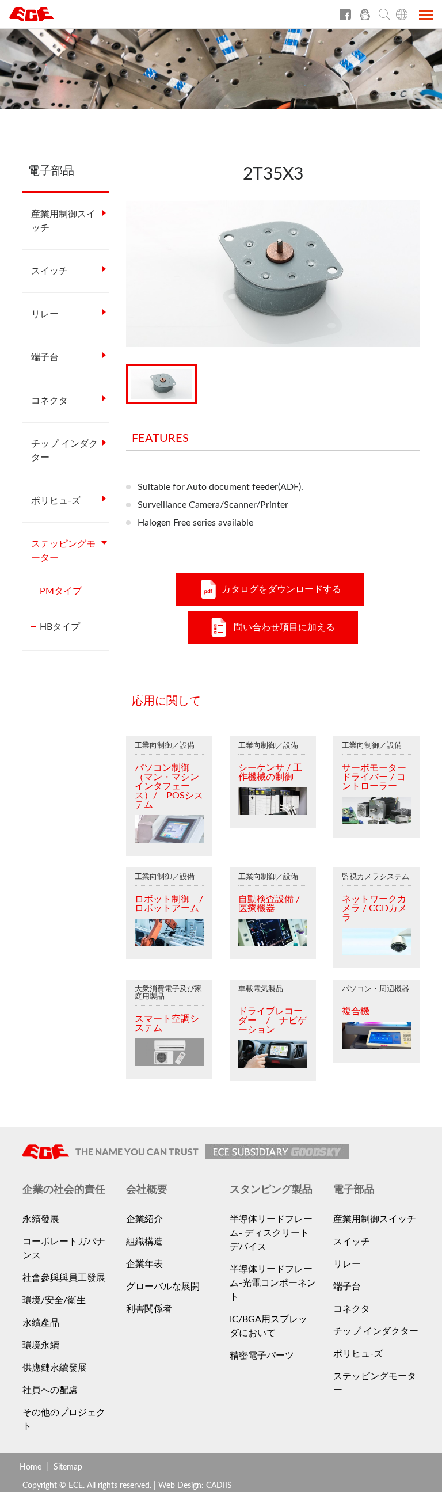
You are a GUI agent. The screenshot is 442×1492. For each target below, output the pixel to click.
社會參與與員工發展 (63, 1277)
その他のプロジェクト (63, 1419)
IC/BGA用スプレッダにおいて (268, 1326)
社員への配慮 (50, 1390)
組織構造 (144, 1241)
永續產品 (40, 1322)
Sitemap (68, 1467)
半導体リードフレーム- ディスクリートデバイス (271, 1233)
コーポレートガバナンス (63, 1248)
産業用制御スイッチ (63, 221)
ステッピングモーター (63, 550)
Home (30, 1467)
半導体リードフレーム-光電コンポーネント (273, 1283)
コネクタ (49, 400)
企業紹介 (144, 1219)
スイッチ (49, 271)
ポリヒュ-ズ (56, 500)
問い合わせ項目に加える (284, 627)
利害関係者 (149, 1309)
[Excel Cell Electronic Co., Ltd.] (52, 18)
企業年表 (144, 1264)
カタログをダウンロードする (281, 589)
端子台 (45, 357)
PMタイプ (61, 591)
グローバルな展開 (163, 1286)
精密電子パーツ (262, 1355)
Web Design (179, 1486)
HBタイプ (60, 626)
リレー (45, 314)
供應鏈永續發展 (54, 1367)
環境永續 (40, 1345)
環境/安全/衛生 (54, 1300)
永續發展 (40, 1219)
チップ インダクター (64, 450)
